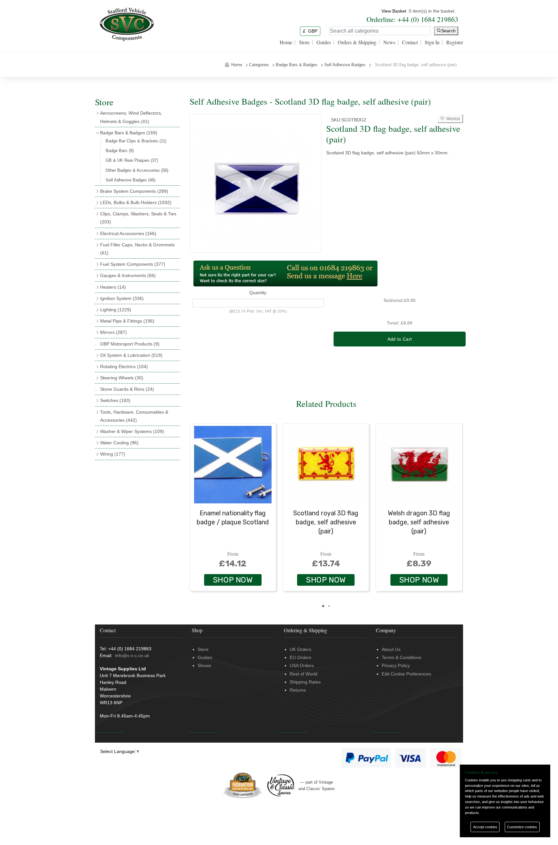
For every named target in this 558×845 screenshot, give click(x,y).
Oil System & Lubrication (131, 355)
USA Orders (302, 665)
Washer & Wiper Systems (132, 431)
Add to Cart (400, 339)
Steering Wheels (121, 377)
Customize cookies (522, 827)
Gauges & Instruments (128, 275)
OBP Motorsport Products (130, 343)
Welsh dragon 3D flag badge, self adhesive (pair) (419, 522)
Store (304, 42)
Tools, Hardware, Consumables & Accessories (134, 416)
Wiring (112, 454)
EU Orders (300, 657)
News (389, 42)
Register (454, 42)
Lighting (115, 309)
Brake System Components (134, 191)
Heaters (113, 287)
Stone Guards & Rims (127, 389)
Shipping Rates (305, 682)
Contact (410, 42)
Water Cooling (119, 442)
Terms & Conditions (401, 657)
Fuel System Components (132, 264)
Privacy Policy (396, 665)
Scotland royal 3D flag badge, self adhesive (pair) (325, 522)
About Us (391, 649)
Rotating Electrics (124, 366)
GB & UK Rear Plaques (132, 160)
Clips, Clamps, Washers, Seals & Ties (138, 217)
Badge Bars (120, 150)
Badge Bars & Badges (128, 132)
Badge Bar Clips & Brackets (136, 141)
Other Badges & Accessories (137, 170)
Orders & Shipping (357, 42)
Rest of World (303, 673)
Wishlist (452, 119)
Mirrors (113, 332)
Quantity (257, 292)
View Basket (393, 11)
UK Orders (300, 649)
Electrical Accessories (128, 233)
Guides (323, 42)
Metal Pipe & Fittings (127, 321)
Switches (115, 400)
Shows (204, 665)
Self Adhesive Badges (130, 180)
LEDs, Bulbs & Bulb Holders (135, 202)
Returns (298, 690)
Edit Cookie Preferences (406, 673)
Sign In (432, 42)
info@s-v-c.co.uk (132, 655)
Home (286, 42)
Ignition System (122, 298)
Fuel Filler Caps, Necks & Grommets (137, 248)
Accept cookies (485, 827)
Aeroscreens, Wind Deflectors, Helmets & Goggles (131, 117)
